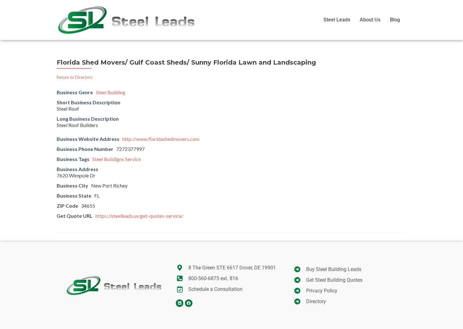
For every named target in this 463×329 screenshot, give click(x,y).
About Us (370, 20)
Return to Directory (75, 77)
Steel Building (110, 92)
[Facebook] (188, 303)
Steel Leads (336, 20)
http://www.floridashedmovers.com (160, 139)
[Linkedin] (179, 303)
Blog (395, 20)
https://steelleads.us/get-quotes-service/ (139, 216)
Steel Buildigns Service (116, 159)
